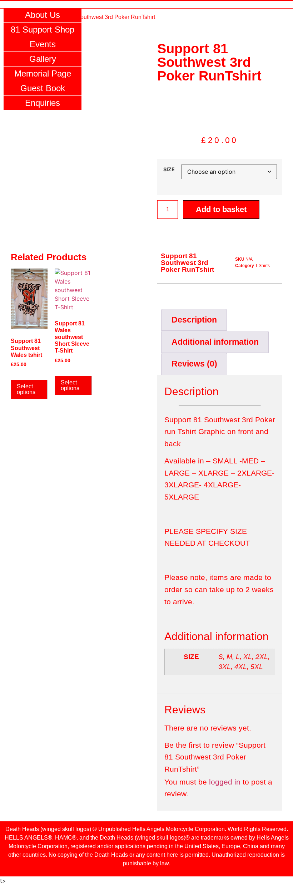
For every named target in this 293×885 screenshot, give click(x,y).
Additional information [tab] (215, 341)
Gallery (42, 59)
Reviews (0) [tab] (194, 363)
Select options (26, 389)
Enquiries (42, 103)
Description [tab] (194, 319)
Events (43, 44)
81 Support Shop (42, 29)
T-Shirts (262, 265)
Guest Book (42, 88)
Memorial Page (42, 73)
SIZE (169, 169)
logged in (224, 782)
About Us (42, 15)
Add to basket (221, 209)
